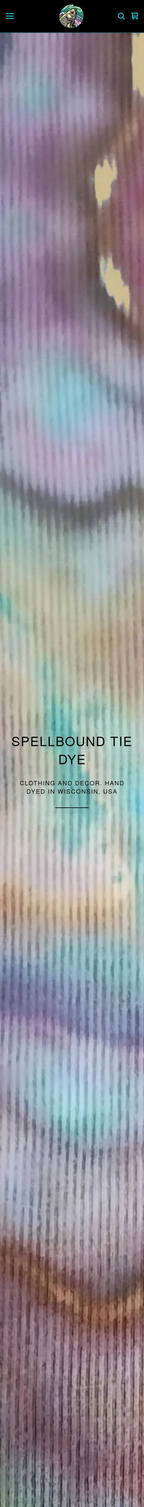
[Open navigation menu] (10, 16)
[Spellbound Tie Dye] (71, 16)
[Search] (121, 16)
